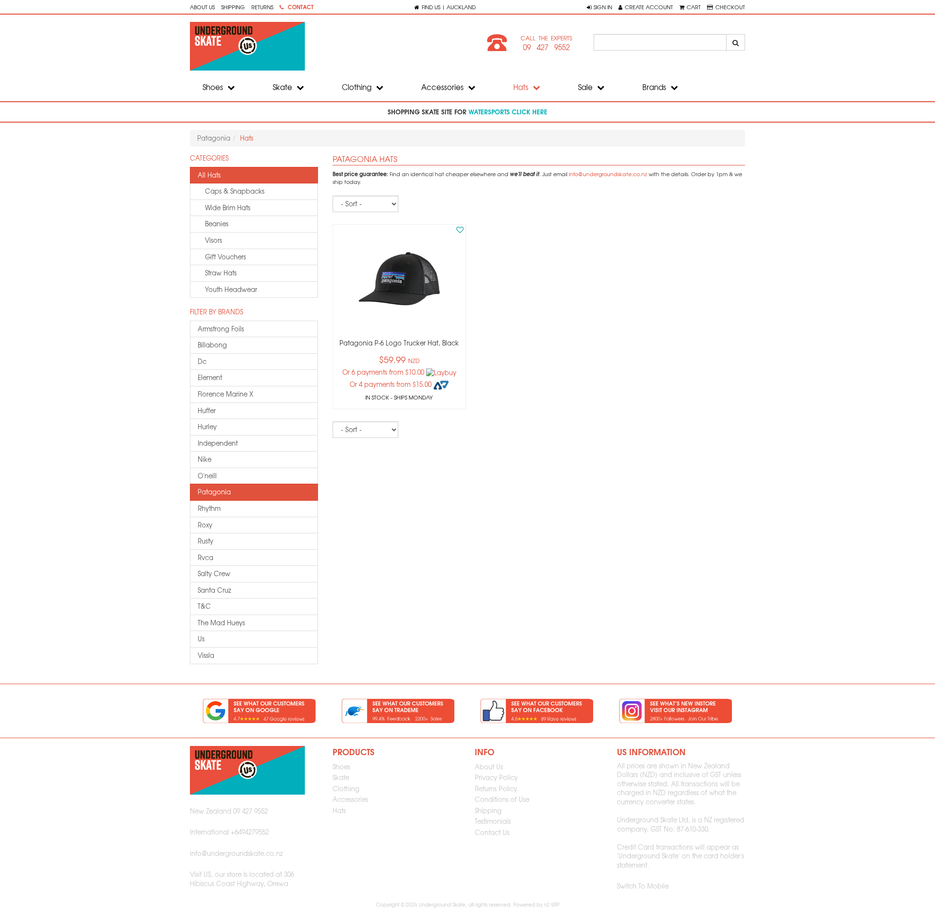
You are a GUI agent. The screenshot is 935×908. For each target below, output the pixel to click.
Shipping (233, 7)
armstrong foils (221, 328)
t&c (204, 606)
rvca (205, 557)
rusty (205, 540)
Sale (586, 87)
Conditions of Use (502, 799)
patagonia (214, 491)
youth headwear (231, 289)
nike (204, 459)
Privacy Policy (496, 777)
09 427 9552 (546, 47)
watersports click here (507, 111)
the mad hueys (221, 622)
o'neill (207, 475)
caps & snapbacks (234, 191)
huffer (207, 410)
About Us (202, 7)
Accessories (443, 87)
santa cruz (214, 590)
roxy (205, 524)
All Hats (209, 175)
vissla (206, 655)
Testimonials (493, 821)
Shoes (214, 87)
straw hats (221, 272)
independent (218, 443)
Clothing (358, 87)
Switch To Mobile (643, 885)
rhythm (209, 508)
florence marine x (225, 394)
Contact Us (492, 832)
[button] (599, 7)
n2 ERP (552, 904)
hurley (207, 426)
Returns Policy (496, 788)
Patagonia (213, 138)
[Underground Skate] (325, 46)
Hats (521, 87)
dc (202, 361)
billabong (212, 344)
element (210, 377)
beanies (216, 223)
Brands (655, 87)
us (201, 638)
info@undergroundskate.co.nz (608, 174)
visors (213, 240)
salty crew (214, 573)
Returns (262, 7)
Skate (283, 87)
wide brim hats (227, 207)
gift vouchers (225, 256)
